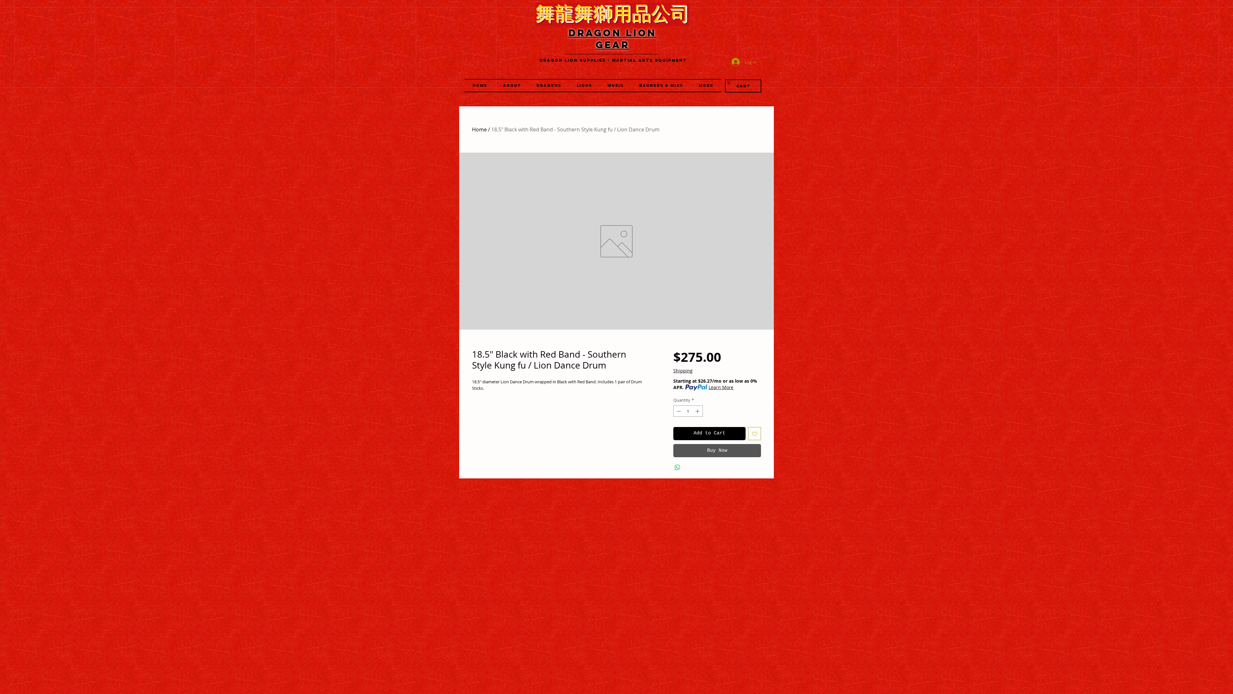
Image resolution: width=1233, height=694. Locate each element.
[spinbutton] (688, 411)
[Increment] (698, 411)
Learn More (721, 387)
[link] (729, 82)
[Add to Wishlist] (754, 433)
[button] (584, 86)
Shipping (683, 371)
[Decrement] (678, 411)
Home (479, 129)
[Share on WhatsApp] (677, 467)
